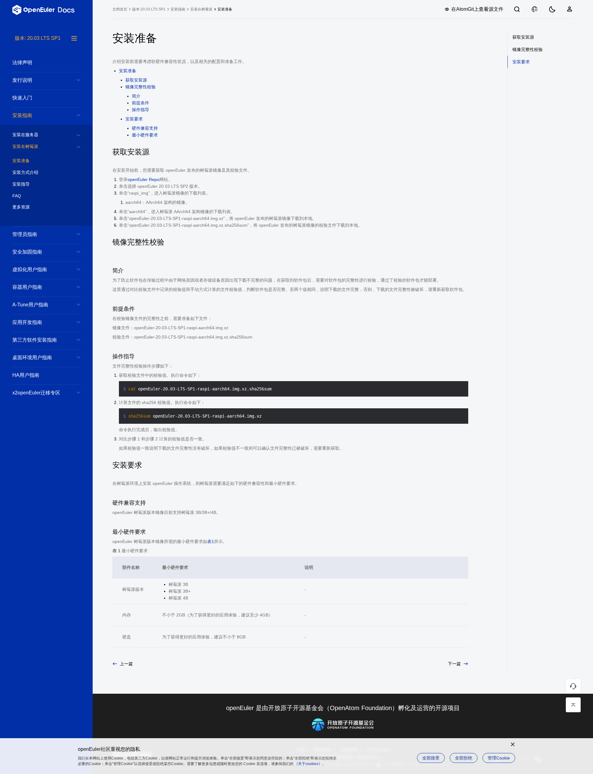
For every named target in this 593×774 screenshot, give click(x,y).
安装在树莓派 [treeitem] (25, 146)
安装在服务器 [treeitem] (25, 134)
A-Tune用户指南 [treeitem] (30, 304)
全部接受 (430, 757)
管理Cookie (499, 757)
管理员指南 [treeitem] (24, 234)
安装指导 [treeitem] (21, 184)
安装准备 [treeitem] (21, 160)
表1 (210, 541)
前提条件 (140, 102)
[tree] (46, 404)
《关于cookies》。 (310, 764)
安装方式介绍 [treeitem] (25, 172)
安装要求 (134, 118)
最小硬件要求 (145, 135)
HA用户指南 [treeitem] (25, 375)
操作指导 (140, 109)
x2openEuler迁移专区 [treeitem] (36, 392)
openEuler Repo (143, 179)
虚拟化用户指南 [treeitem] (29, 269)
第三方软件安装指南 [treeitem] (34, 340)
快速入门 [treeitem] (22, 97)
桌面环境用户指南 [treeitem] (32, 357)
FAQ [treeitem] (16, 195)
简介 (136, 96)
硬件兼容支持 (145, 128)
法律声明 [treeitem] (22, 62)
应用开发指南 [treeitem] (27, 322)
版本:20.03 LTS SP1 (149, 9)
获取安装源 (136, 80)
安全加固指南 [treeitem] (27, 251)
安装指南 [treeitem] (22, 115)
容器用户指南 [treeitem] (27, 287)
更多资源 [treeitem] (21, 206)
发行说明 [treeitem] (22, 80)
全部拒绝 (463, 757)
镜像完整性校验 (140, 86)
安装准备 (127, 70)
